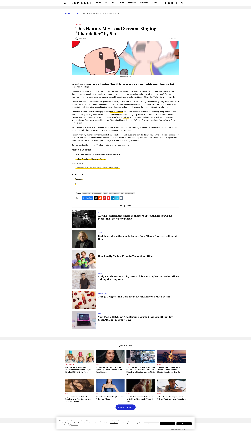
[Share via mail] (121, 198)
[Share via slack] (117, 198)
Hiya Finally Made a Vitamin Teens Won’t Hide (125, 256)
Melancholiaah (116, 112)
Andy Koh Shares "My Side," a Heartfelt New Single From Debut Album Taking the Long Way (138, 278)
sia (122, 193)
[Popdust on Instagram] (175, 3)
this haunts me (129, 193)
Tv (113, 3)
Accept (184, 424)
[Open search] (182, 3)
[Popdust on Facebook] (165, 3)
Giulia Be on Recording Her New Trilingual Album (109, 398)
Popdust (67, 13)
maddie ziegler (96, 193)
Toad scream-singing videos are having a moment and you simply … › (97, 168)
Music (98, 3)
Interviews (132, 3)
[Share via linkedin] (113, 198)
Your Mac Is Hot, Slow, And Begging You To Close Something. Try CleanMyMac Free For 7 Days (135, 318)
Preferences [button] (74, 425)
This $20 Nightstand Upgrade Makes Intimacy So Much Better (134, 296)
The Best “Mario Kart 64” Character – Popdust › (90, 159)
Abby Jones (82, 38)
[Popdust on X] (169, 3)
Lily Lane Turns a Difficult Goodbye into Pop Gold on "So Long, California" (77, 399)
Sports (154, 3)
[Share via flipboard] (108, 198)
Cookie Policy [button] (114, 423)
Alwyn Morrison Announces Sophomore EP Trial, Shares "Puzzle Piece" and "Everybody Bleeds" (135, 217)
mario (105, 193)
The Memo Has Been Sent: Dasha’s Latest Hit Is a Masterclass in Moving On (168, 369)
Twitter (126, 117)
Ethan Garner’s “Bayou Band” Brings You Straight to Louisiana (171, 398)
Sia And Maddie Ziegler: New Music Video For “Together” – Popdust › (97, 154)
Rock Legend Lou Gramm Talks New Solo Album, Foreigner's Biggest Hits (137, 237)
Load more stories (125, 407)
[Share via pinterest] (104, 198)
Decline (168, 424)
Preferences (151, 424)
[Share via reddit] (100, 198)
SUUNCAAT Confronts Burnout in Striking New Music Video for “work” (140, 399)
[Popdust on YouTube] (172, 3)
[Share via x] (96, 198)
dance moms (86, 193)
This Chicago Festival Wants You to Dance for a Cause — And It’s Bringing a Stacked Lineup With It (140, 370)
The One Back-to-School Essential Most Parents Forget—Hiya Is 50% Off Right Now (79, 369)
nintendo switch (114, 193)
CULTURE (121, 3)
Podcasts (144, 3)
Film (106, 3)
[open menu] (65, 3)
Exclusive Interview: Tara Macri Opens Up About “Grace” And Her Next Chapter (110, 369)
